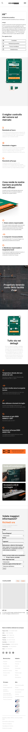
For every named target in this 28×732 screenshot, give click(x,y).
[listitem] (14, 599)
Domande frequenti (19, 689)
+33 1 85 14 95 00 (11, 639)
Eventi (16, 666)
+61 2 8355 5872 (11, 642)
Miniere (16, 675)
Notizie (16, 687)
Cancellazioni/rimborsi (7, 726)
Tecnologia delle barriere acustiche (7, 694)
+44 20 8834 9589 (13, 630)
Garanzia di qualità (19, 685)
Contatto (5, 675)
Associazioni (18, 692)
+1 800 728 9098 (9, 633)
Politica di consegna (7, 728)
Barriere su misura (7, 670)
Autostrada (17, 668)
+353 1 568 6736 (10, 635)
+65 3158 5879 (8, 648)
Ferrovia (17, 663)
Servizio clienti (6, 672)
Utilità (16, 670)
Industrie (5, 661)
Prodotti (5, 663)
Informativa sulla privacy (8, 721)
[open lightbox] (20, 317)
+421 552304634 (12, 646)
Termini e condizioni (7, 723)
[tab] (11, 88)
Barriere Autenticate (7, 697)
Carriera (17, 694)
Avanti (23, 581)
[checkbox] (13, 557)
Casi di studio (6, 666)
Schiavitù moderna (19, 696)
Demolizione (18, 677)
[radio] (15, 557)
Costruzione (18, 661)
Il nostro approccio (7, 687)
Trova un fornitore (7, 699)
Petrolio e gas (18, 672)
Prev (18, 581)
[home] (13, 4)
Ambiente (5, 685)
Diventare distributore (6, 690)
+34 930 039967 (10, 637)
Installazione (6, 668)
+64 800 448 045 (14, 644)
